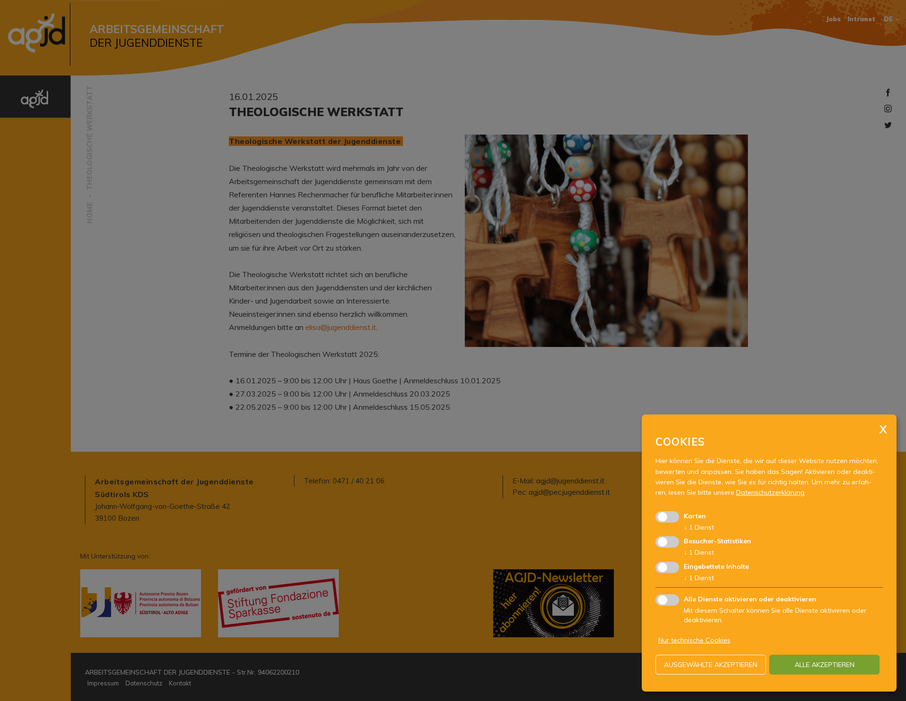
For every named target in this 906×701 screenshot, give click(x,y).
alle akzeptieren (825, 664)
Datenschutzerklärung (770, 492)
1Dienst (699, 527)
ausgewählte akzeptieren (710, 664)
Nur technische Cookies (694, 640)
